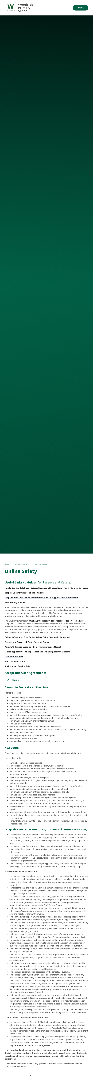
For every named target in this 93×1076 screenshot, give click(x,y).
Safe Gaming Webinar (15, 602)
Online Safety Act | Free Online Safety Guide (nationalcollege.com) (37, 637)
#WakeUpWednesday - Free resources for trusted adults (56, 620)
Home (7, 564)
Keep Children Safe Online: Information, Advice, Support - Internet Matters (41, 597)
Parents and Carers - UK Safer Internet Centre (27, 642)
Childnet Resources (14, 656)
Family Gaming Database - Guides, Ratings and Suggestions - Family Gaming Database (46, 588)
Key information (22, 564)
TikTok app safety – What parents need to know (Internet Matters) (37, 651)
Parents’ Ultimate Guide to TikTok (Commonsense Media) (33, 647)
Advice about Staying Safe (17, 666)
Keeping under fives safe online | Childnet (25, 592)
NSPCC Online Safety (15, 661)
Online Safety (41, 564)
